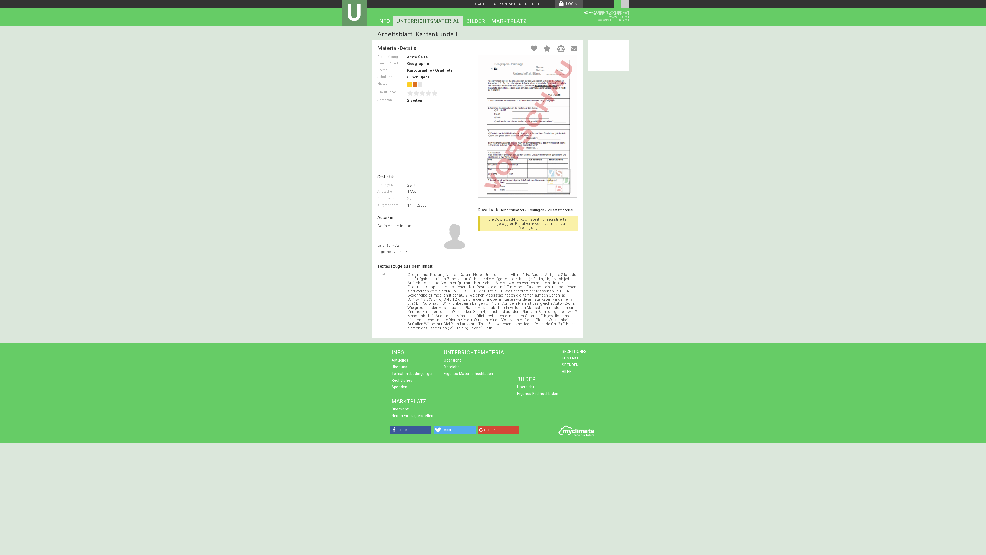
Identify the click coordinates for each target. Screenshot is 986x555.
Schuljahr (384, 77)
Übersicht (452, 360)
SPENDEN (526, 4)
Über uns (399, 367)
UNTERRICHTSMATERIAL (428, 21)
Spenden (399, 387)
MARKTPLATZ (509, 21)
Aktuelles (400, 360)
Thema (382, 70)
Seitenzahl (385, 100)
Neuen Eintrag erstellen (412, 416)
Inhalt (381, 274)
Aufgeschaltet (387, 205)
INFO (383, 21)
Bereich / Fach (388, 63)
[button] (410, 430)
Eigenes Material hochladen (468, 374)
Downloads (385, 198)
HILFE (542, 4)
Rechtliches (402, 380)
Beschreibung (387, 57)
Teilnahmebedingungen (413, 374)
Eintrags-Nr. (386, 185)
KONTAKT (507, 4)
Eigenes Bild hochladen (537, 394)
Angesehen (385, 191)
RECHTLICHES (485, 4)
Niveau (382, 83)
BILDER (475, 21)
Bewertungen (387, 92)
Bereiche (452, 367)
